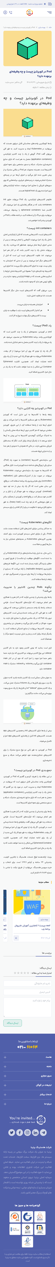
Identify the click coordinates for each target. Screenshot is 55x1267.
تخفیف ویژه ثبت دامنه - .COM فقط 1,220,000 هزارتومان (25, 4)
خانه (50, 27)
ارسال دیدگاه (12, 1023)
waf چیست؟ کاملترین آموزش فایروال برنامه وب (32, 927)
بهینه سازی (41, 27)
